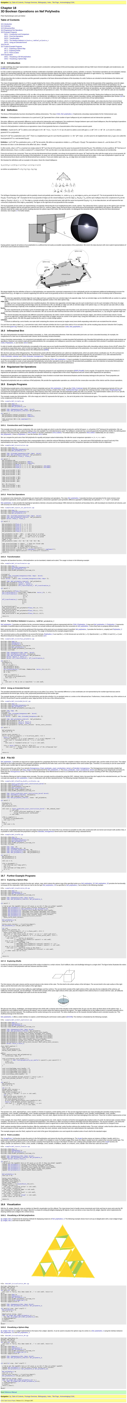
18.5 (2, 32)
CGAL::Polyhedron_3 (8, 343)
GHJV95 (69, 1017)
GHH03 (13, 327)
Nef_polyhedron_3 (57, 388)
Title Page (55, 2)
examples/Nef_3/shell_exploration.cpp (18, 1020)
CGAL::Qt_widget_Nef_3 (10, 1315)
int (2, 413)
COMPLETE (30, 416)
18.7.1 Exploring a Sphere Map (14, 48)
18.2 (2, 26)
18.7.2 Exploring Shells (12, 50)
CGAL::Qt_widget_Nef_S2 (10, 1380)
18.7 (2, 46)
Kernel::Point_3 (12, 1043)
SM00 (46, 350)
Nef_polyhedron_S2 (88, 883)
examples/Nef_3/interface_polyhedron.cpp (19, 639)
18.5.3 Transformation (11, 38)
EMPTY (29, 415)
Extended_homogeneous (19, 449)
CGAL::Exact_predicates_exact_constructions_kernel (25, 793)
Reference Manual (11, 1392)
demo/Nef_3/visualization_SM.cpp (16, 1335)
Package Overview (31, 2)
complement (24, 419)
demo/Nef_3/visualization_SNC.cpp (17, 1283)
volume (23, 1195)
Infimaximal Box (9, 28)
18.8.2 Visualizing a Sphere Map (15, 59)
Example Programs (10, 32)
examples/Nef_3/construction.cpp (16, 445)
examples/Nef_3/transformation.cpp (17, 563)
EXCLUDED (57, 432)
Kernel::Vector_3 (13, 656)
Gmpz (13, 403)
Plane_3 (21, 456)
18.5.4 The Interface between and (26, 40)
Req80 (81, 371)
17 (17, 211)
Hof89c (3, 68)
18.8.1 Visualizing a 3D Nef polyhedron (17, 57)
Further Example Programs (13, 46)
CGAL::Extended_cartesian (10, 356)
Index (49, 2)
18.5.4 (26, 343)
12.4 (44, 636)
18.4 (2, 30)
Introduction (8, 24)
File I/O (6, 44)
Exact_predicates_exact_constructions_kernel (55, 768)
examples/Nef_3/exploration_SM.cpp (17, 888)
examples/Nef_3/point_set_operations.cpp (19, 507)
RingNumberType (115, 390)
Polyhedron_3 (22, 434)
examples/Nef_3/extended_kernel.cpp (17, 701)
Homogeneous (16, 405)
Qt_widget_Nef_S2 (7, 1331)
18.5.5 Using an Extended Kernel (15, 42)
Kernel (32, 409)
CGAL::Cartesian (77, 388)
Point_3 (21, 722)
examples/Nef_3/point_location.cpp (17, 1146)
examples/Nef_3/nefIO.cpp (14, 834)
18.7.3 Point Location (11, 52)
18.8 (2, 54)
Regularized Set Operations (13, 30)
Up (10, 2)
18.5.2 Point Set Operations (13, 36)
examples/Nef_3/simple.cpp (14, 401)
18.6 (2, 44)
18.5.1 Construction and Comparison (16, 34)
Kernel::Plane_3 (12, 518)
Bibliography (42, 2)
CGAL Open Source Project (8, 1400)
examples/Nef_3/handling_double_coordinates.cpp (22, 781)
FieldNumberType (72, 390)
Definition (7, 26)
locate (6, 1138)
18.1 (2, 24)
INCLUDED (32, 432)
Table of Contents (17, 2)
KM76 (76, 371)
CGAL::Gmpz (24, 409)
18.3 (2, 28)
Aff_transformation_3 (26, 585)
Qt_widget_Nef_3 (6, 1219)
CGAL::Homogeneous (13, 409)
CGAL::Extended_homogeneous (33, 356)
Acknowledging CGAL (67, 2)
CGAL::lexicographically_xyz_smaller (26, 1060)
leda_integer (27, 770)
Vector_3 (22, 584)
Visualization (8, 54)
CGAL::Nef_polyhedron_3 (64, 114)
